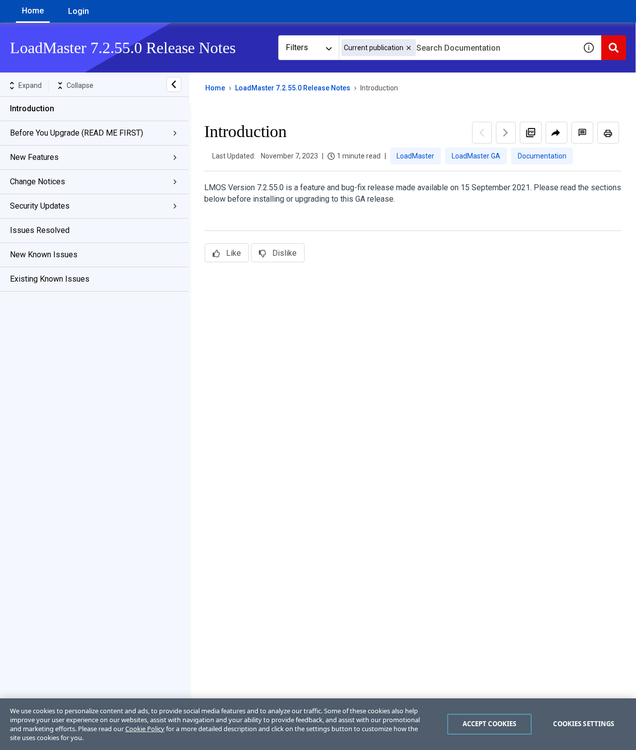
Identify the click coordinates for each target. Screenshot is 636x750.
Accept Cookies (490, 723)
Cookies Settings (583, 723)
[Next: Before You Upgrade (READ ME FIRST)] (506, 133)
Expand (30, 85)
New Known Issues (44, 254)
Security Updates (40, 206)
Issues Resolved (40, 230)
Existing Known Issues (49, 279)
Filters (297, 47)
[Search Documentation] (613, 47)
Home (33, 10)
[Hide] (173, 84)
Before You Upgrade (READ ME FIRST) (76, 133)
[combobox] (457, 47)
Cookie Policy (144, 728)
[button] (408, 48)
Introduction (32, 108)
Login (78, 11)
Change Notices (37, 181)
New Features (34, 157)
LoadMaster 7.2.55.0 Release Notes (292, 88)
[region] (318, 724)
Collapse (80, 85)
